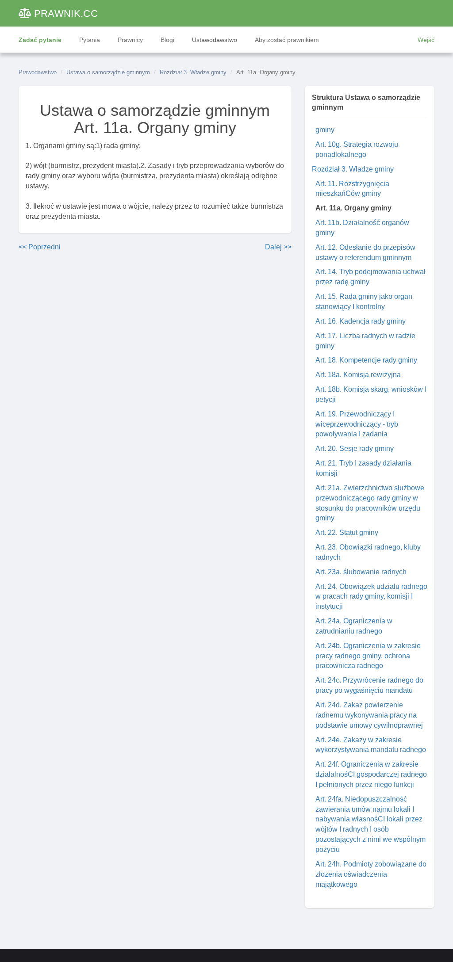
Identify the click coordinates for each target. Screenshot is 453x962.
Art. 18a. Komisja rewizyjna (358, 374)
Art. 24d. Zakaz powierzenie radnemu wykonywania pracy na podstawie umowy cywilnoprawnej (369, 715)
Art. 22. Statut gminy (346, 532)
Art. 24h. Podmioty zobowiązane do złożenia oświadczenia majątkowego (370, 874)
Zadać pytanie (40, 39)
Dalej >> (278, 247)
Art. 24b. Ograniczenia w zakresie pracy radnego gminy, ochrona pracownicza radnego (368, 656)
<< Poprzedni (40, 247)
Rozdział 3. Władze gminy (193, 72)
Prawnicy (130, 39)
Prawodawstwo (38, 72)
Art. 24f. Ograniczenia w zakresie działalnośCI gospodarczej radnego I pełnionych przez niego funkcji (371, 774)
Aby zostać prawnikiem (287, 39)
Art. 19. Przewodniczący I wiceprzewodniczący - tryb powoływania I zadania (356, 424)
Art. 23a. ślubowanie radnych (361, 572)
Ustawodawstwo (214, 39)
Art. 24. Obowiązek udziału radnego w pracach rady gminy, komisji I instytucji (371, 597)
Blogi (167, 39)
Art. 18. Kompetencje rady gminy (366, 360)
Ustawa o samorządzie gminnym (108, 72)
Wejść (426, 39)
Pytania (89, 39)
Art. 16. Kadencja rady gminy (360, 321)
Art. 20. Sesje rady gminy (354, 448)
